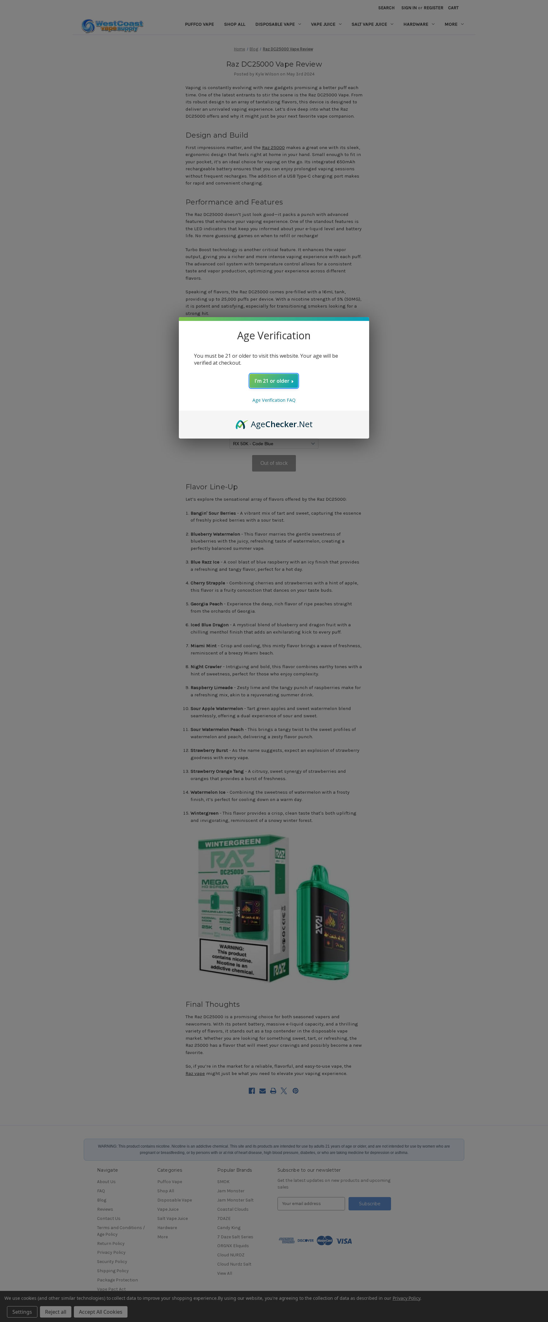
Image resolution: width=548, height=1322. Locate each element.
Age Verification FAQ (274, 400)
